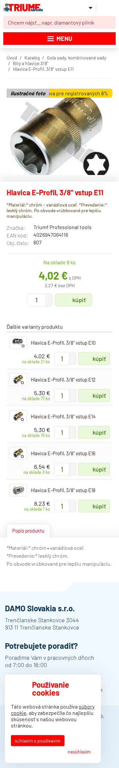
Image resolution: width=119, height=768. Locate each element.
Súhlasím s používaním (37, 740)
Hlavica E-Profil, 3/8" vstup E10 (63, 343)
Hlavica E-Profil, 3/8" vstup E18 (63, 490)
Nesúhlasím (79, 751)
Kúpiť (79, 299)
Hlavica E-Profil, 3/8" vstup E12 (63, 380)
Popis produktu (28, 531)
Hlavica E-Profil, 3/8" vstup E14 (63, 416)
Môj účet (85, 8)
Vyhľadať (109, 23)
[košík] (107, 7)
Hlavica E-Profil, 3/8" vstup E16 (63, 453)
